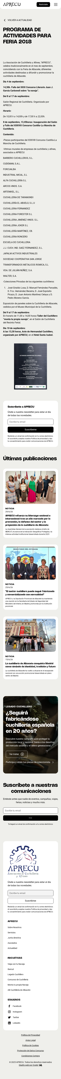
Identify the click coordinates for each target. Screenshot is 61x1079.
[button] (55, 4)
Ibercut (11, 969)
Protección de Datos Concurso (30, 1051)
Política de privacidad (39, 909)
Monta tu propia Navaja (18, 985)
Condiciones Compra (30, 1056)
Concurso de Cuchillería (18, 979)
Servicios (11, 932)
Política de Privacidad (30, 1035)
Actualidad (12, 948)
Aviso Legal (31, 1040)
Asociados (12, 943)
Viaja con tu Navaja (16, 964)
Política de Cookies (30, 1045)
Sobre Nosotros (14, 927)
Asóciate (43, 4)
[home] (11, 4)
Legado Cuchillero (15, 974)
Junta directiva (14, 938)
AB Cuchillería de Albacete (19, 990)
